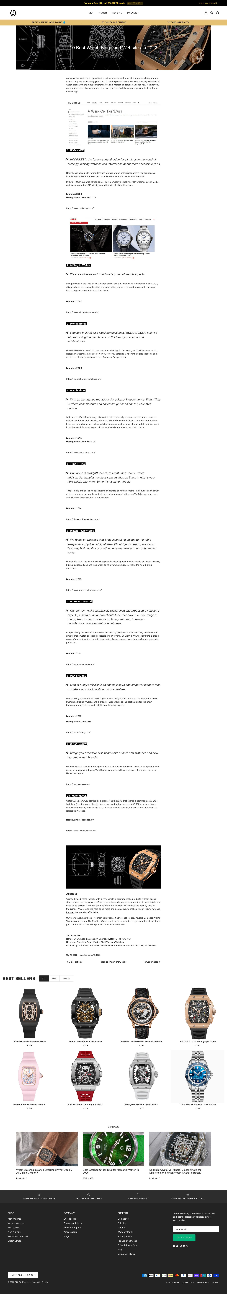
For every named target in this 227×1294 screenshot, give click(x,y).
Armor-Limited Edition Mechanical (85, 1041)
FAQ (120, 1249)
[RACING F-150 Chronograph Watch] (85, 1076)
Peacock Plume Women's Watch (29, 1104)
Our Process (70, 1218)
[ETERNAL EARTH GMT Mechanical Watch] (141, 1013)
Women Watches (16, 1223)
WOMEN (103, 13)
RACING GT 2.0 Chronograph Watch (198, 1041)
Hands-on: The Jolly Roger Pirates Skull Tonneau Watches (95, 942)
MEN (91, 13)
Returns (121, 1227)
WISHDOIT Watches (22, 1282)
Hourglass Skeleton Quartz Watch (141, 1104)
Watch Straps (14, 1241)
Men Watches (14, 1218)
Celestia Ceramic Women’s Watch (29, 1041)
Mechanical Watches (18, 1236)
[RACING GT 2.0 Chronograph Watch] (197, 1013)
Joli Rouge (129, 918)
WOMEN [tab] (66, 978)
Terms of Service (172, 1282)
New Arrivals (14, 1232)
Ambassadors (70, 1232)
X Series (119, 918)
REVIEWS (117, 13)
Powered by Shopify (40, 1282)
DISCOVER (132, 13)
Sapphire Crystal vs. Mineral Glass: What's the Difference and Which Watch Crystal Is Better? (175, 1171)
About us (72, 893)
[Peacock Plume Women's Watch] (29, 1076)
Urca (84, 921)
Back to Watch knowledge (113, 961)
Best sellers (13, 1227)
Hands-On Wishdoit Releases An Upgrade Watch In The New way (98, 939)
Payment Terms (203, 1282)
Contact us (123, 1218)
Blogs (66, 1236)
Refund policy (188, 1282)
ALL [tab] (44, 978)
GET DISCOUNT (184, 1237)
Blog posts (113, 1126)
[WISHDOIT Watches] (13, 13)
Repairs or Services (127, 1241)
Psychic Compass (144, 918)
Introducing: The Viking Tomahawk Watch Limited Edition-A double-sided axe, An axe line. (111, 945)
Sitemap (216, 1282)
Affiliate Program (72, 1227)
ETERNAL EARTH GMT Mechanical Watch (141, 1041)
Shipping (122, 1223)
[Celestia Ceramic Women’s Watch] (29, 1013)
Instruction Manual (127, 1254)
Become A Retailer (73, 1223)
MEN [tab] (54, 978)
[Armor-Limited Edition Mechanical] (85, 1013)
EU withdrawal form (128, 1245)
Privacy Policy (125, 1236)
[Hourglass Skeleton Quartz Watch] (141, 1076)
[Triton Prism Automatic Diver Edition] (197, 1076)
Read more (21, 1178)
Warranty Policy (125, 1232)
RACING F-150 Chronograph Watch (85, 1104)
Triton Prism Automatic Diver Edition (198, 1104)
